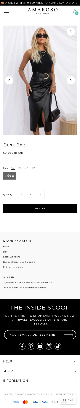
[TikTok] (58, 346)
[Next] (71, 80)
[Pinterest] (31, 346)
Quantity (7, 194)
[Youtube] (40, 346)
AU (13, 167)
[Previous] (9, 80)
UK (26, 167)
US (19, 167)
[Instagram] (49, 346)
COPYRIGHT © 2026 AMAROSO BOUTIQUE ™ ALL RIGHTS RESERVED (40, 394)
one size (9, 176)
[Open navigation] (13, 11)
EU (33, 167)
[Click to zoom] (71, 31)
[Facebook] (22, 346)
